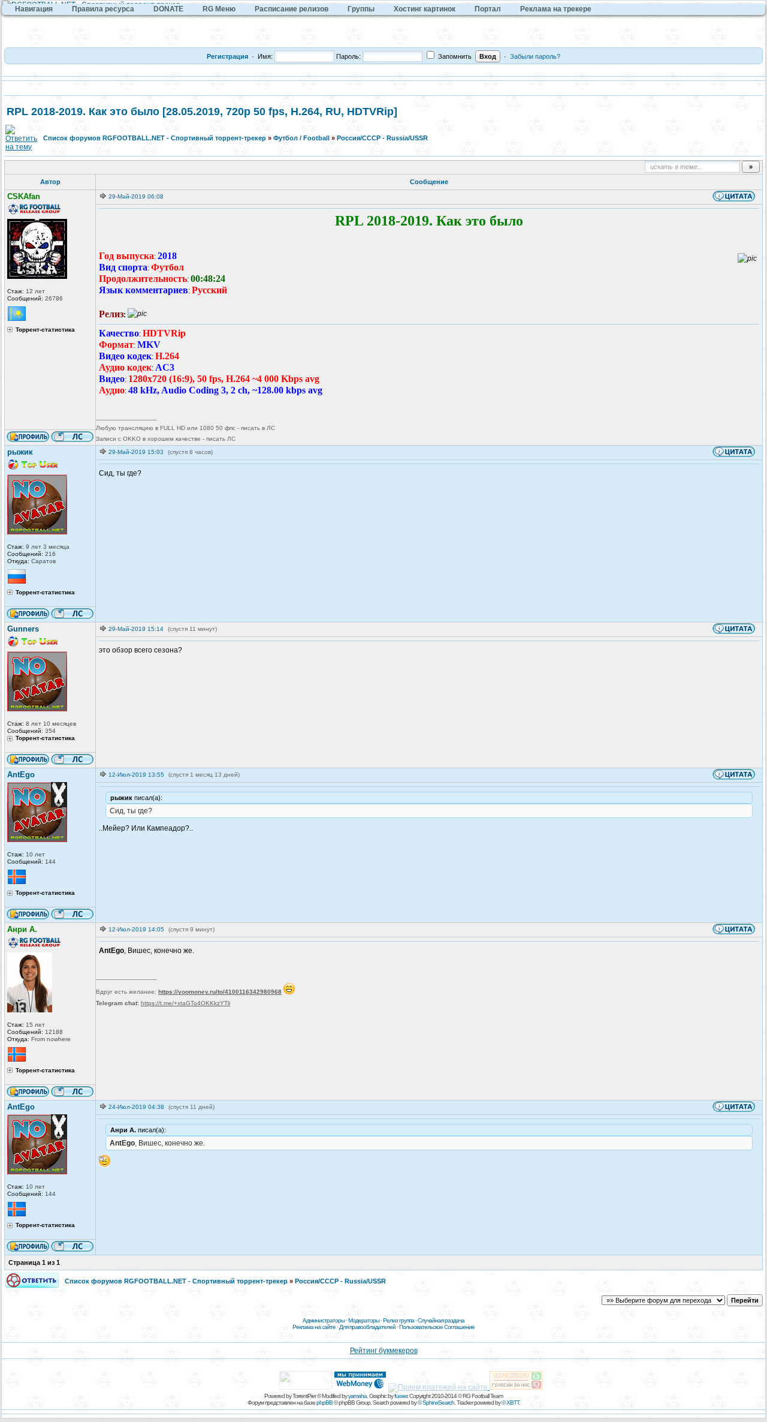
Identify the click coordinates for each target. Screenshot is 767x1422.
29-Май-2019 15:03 (136, 452)
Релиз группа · (400, 1320)
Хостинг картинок (424, 9)
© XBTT (510, 1402)
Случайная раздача (441, 1320)
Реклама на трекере (555, 9)
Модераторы (363, 1320)
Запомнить (454, 56)
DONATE (168, 9)
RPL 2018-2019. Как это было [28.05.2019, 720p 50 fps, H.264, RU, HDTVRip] (202, 112)
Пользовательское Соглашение (437, 1327)
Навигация (34, 9)
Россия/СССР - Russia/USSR (382, 138)
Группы (361, 9)
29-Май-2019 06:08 (136, 196)
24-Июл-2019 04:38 (136, 1107)
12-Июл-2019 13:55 (136, 774)
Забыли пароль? (535, 56)
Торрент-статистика (45, 330)
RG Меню (219, 9)
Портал (488, 9)
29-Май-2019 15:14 (136, 629)
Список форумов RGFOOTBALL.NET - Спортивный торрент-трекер (154, 138)
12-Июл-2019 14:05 (136, 929)
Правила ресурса (103, 9)
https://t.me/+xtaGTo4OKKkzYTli (185, 1003)
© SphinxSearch (436, 1402)
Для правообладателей (367, 1327)
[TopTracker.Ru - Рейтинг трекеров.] (516, 1387)
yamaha (357, 1396)
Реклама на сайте (314, 1327)
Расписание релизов (291, 9)
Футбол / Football (301, 138)
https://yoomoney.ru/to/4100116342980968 (220, 991)
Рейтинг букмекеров (384, 1350)
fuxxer (400, 1396)
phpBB (324, 1402)
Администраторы (324, 1320)
